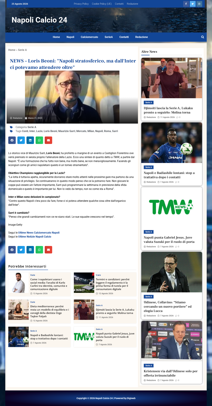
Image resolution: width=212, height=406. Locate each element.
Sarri (115, 131)
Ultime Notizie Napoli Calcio (34, 236)
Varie (32, 275)
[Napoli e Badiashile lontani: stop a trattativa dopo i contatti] (18, 337)
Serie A (22, 50)
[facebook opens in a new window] (186, 4)
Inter (32, 131)
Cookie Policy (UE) (102, 3)
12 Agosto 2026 (106, 294)
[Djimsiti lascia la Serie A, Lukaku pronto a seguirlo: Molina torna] (84, 309)
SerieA (109, 37)
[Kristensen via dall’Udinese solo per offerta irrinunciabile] (171, 341)
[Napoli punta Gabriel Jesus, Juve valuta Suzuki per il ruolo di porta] (84, 337)
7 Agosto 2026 (39, 343)
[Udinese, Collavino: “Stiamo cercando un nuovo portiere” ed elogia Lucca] (171, 272)
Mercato (81, 131)
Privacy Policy (81, 3)
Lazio (39, 131)
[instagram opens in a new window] (199, 4)
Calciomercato (89, 37)
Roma (107, 131)
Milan (90, 131)
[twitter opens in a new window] (193, 4)
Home (56, 37)
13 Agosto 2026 (40, 294)
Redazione (132, 3)
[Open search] (202, 37)
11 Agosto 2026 (106, 317)
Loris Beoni (50, 131)
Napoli (70, 37)
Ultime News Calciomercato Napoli (38, 232)
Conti (25, 131)
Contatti (119, 3)
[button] (12, 140)
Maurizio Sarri (66, 131)
